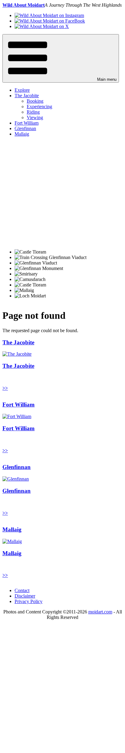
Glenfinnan (25, 128)
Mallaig (22, 134)
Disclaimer (25, 595)
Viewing (35, 117)
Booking (35, 101)
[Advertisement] (62, 193)
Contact (22, 590)
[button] (60, 58)
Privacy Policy (28, 601)
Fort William (27, 123)
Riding (33, 112)
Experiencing (39, 106)
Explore (22, 90)
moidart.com (100, 611)
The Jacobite (27, 95)
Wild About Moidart (23, 5)
